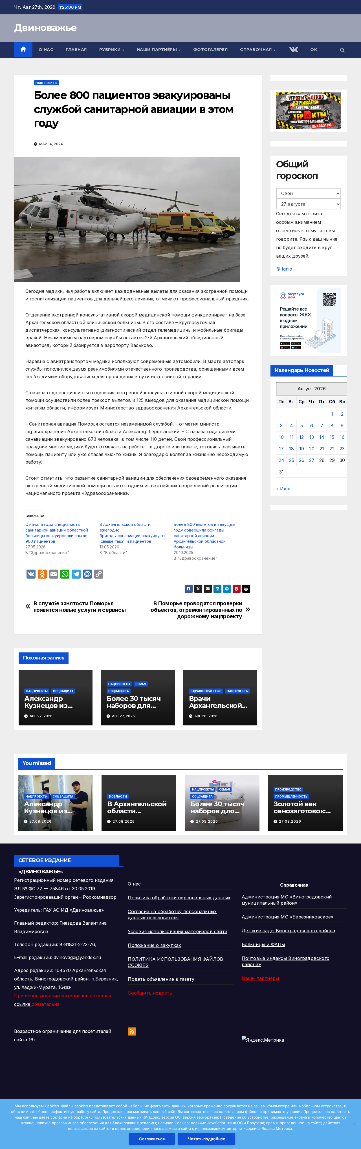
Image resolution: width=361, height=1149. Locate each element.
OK (313, 49)
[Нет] (354, 1124)
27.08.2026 (40, 821)
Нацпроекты (46, 83)
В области (118, 796)
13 (311, 437)
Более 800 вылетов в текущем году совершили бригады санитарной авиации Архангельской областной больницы (204, 535)
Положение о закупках (154, 945)
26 (301, 460)
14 (321, 437)
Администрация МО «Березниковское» (288, 917)
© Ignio (284, 269)
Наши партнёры (157, 49)
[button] (342, 50)
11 (292, 437)
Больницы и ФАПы (263, 944)
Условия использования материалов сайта (177, 931)
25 (291, 460)
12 (301, 437)
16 (342, 437)
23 (342, 448)
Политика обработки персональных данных (179, 897)
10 (281, 437)
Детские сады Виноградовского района (288, 930)
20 (311, 448)
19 (301, 448)
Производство (288, 789)
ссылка (23, 1004)
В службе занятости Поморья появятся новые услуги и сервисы (80, 606)
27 (311, 460)
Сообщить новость (150, 993)
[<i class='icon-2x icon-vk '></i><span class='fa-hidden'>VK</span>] (293, 50)
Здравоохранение (206, 691)
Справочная (256, 49)
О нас (46, 49)
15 (332, 437)
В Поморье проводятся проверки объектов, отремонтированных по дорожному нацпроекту (196, 610)
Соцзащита (63, 691)
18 (291, 448)
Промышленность (291, 796)
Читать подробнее (206, 1138)
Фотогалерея (210, 49)
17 (281, 448)
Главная (76, 49)
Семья (140, 684)
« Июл (283, 489)
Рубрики (110, 49)
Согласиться (152, 1138)
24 (281, 460)
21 (322, 448)
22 (331, 448)
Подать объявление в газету (161, 979)
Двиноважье (45, 28)
